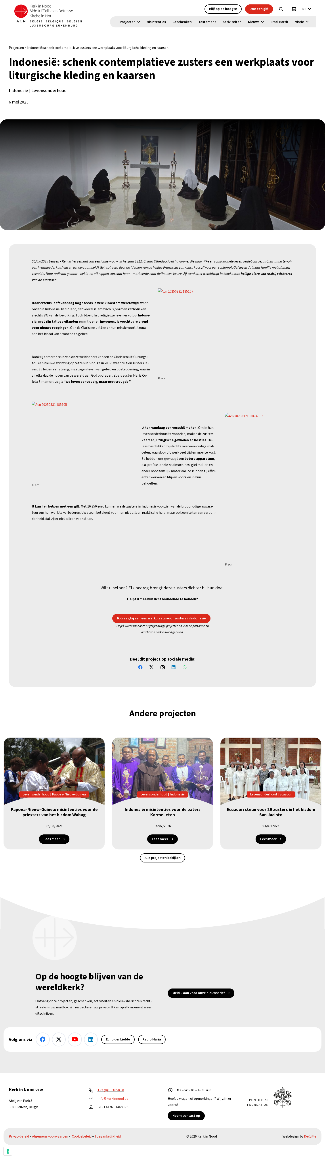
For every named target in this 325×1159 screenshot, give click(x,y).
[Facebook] (140, 667)
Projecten (16, 47)
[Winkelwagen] (294, 9)
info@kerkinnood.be (113, 1098)
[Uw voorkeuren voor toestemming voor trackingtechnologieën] (8, 1151)
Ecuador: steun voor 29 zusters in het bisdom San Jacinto (271, 812)
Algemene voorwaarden (50, 1136)
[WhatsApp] (184, 667)
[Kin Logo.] (48, 15)
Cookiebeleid (82, 1136)
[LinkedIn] (173, 667)
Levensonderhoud (49, 91)
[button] (281, 9)
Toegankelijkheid (108, 1136)
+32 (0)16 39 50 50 (111, 1090)
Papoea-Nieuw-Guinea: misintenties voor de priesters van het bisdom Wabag (54, 812)
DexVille (310, 1136)
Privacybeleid (19, 1136)
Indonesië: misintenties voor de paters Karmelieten (162, 812)
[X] (151, 667)
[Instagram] (162, 667)
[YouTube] (75, 1039)
